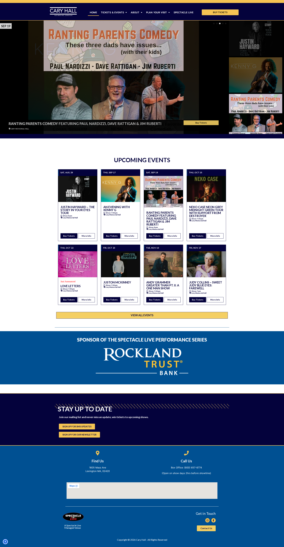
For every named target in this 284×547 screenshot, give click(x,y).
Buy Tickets (201, 122)
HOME (93, 12)
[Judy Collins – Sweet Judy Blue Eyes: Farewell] (206, 264)
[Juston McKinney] (120, 264)
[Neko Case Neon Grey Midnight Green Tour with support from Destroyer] (206, 189)
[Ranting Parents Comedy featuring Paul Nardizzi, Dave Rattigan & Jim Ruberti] (113, 77)
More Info (86, 236)
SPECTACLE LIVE (184, 12)
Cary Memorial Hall (70, 218)
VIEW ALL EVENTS (142, 315)
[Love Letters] (77, 264)
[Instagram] (207, 520)
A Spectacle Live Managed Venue (72, 526)
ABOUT (135, 12)
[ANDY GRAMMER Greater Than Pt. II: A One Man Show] (163, 264)
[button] (214, 23)
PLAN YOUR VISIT (156, 12)
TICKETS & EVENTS (112, 12)
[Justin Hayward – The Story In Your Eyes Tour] (77, 189)
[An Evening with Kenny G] (120, 189)
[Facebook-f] (213, 520)
